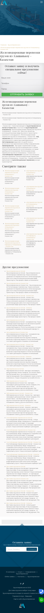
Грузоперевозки (22, 574)
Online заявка (10, 576)
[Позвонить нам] (41, 591)
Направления (30, 572)
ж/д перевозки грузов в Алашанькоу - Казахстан (34, 225)
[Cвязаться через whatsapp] (41, 600)
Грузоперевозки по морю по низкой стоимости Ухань (22, 593)
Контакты (21, 576)
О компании (10, 572)
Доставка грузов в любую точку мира (22, 590)
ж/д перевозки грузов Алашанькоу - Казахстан (34, 178)
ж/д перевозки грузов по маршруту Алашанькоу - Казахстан (34, 243)
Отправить (32, 549)
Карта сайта (18, 599)
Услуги (20, 572)
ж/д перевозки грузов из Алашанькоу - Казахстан (34, 209)
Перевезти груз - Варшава (22, 596)
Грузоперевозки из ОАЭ (22, 587)
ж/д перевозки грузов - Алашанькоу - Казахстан (34, 193)
